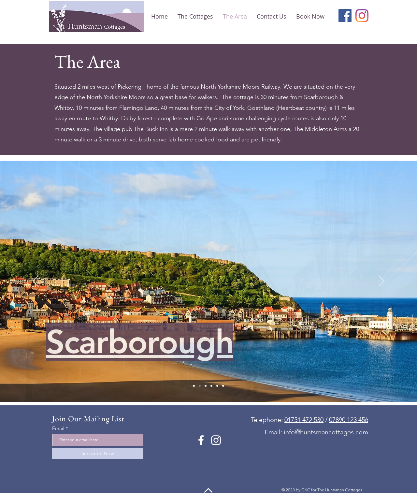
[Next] (381, 281)
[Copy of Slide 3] (211, 386)
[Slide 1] (194, 386)
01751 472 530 (304, 420)
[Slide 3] (206, 386)
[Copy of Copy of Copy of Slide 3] (223, 386)
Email (58, 428)
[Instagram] (361, 15)
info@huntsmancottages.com (326, 432)
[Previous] (35, 281)
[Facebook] (345, 15)
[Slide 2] (200, 386)
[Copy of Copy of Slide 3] (217, 386)
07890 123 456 (348, 420)
